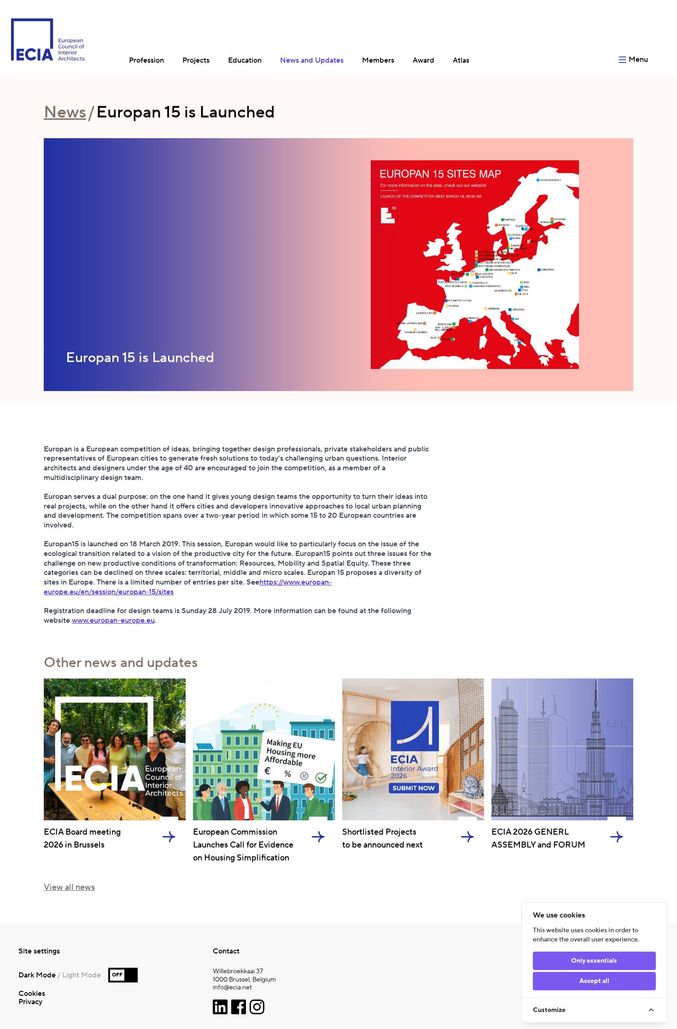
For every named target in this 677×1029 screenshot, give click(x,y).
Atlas (461, 60)
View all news (69, 887)
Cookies (31, 993)
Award (423, 60)
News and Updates (312, 60)
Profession (146, 60)
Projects (196, 60)
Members (378, 60)
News (65, 112)
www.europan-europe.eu (113, 620)
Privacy (30, 1001)
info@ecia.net (232, 988)
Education (245, 60)
